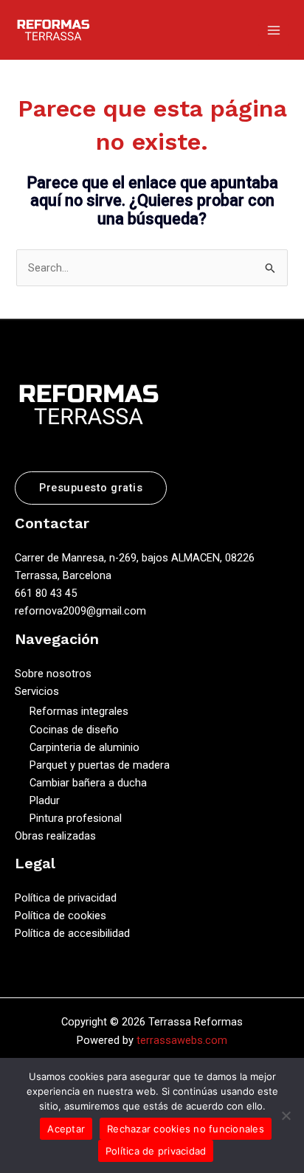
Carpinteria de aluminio (84, 747)
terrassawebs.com (182, 1040)
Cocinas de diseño (74, 729)
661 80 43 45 (46, 593)
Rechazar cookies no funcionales (185, 1129)
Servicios (37, 691)
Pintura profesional (76, 818)
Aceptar (66, 1129)
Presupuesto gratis (90, 487)
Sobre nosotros (53, 673)
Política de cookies (60, 915)
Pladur (45, 800)
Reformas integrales (79, 711)
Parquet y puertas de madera (100, 765)
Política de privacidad (66, 897)
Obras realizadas (55, 835)
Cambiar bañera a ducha (88, 782)
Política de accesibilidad (72, 933)
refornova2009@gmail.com (80, 610)
